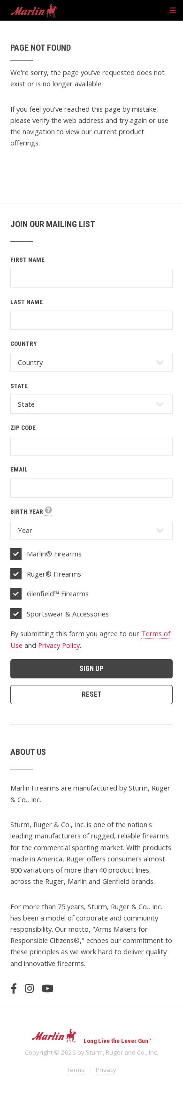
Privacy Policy (59, 645)
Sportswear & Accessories (68, 613)
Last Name (26, 301)
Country (23, 343)
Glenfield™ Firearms (58, 593)
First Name (27, 259)
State (19, 385)
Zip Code (23, 427)
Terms (75, 1069)
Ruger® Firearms (54, 573)
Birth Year (27, 511)
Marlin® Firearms (54, 553)
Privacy (106, 1069)
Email (19, 469)
